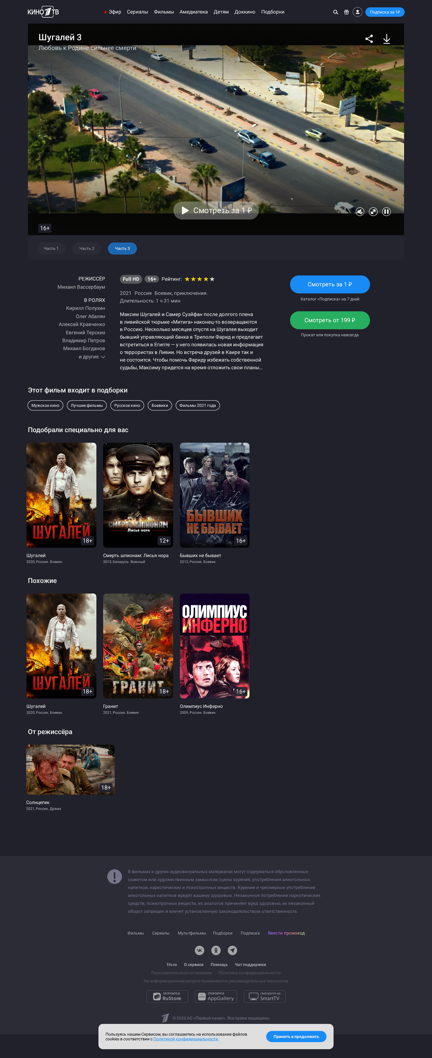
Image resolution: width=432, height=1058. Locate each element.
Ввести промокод (286, 933)
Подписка (250, 933)
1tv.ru (171, 964)
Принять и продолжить (296, 1036)
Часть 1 (51, 248)
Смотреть (330, 287)
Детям (221, 12)
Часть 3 (122, 248)
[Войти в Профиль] (357, 12)
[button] (369, 39)
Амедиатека (194, 12)
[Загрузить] (386, 39)
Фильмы (164, 12)
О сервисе (194, 964)
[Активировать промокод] (346, 12)
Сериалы (137, 12)
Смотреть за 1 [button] (222, 210)
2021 (126, 293)
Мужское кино (45, 405)
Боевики (160, 405)
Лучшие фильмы (87, 405)
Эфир (115, 12)
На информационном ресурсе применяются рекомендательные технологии (216, 981)
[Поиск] (336, 12)
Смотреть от (330, 323)
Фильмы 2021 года (198, 405)
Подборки (272, 12)
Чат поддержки (250, 964)
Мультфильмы (192, 933)
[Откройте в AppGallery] (216, 996)
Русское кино (127, 405)
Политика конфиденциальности (250, 972)
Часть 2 (86, 248)
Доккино (245, 12)
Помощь (219, 964)
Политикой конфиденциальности (185, 1039)
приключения (190, 293)
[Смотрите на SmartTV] (265, 996)
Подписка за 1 (385, 12)
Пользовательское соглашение (181, 972)
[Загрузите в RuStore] (167, 996)
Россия (143, 293)
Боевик (163, 293)
